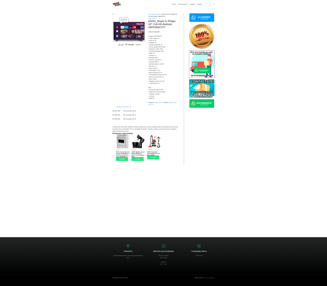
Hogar (153, 14)
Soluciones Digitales (209, 277)
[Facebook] (205, 4)
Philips (175, 102)
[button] (113, 14)
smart (149, 104)
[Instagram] (210, 4)
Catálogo (192, 4)
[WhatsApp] (214, 4)
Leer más (122, 159)
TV (153, 104)
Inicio (149, 14)
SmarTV (158, 14)
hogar (170, 102)
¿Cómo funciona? (183, 4)
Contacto (199, 4)
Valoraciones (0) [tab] (126, 106)
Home (174, 4)
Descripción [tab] (119, 106)
